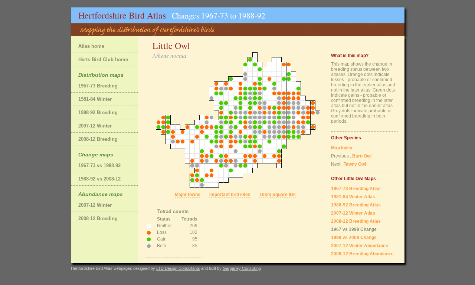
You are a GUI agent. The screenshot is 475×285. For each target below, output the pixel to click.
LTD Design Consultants (178, 268)
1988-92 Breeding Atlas (356, 205)
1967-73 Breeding (98, 86)
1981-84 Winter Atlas (353, 196)
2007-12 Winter (95, 126)
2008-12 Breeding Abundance (362, 253)
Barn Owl (361, 156)
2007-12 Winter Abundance (359, 245)
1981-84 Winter (95, 99)
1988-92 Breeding (98, 112)
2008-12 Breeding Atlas (356, 221)
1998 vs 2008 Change (354, 237)
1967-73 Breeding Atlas (356, 188)
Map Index (342, 147)
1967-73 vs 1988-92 (99, 165)
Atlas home (91, 46)
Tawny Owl (355, 164)
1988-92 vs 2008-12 (99, 179)
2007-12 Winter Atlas (353, 213)
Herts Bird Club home (103, 59)
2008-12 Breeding (98, 139)
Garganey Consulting (242, 268)
